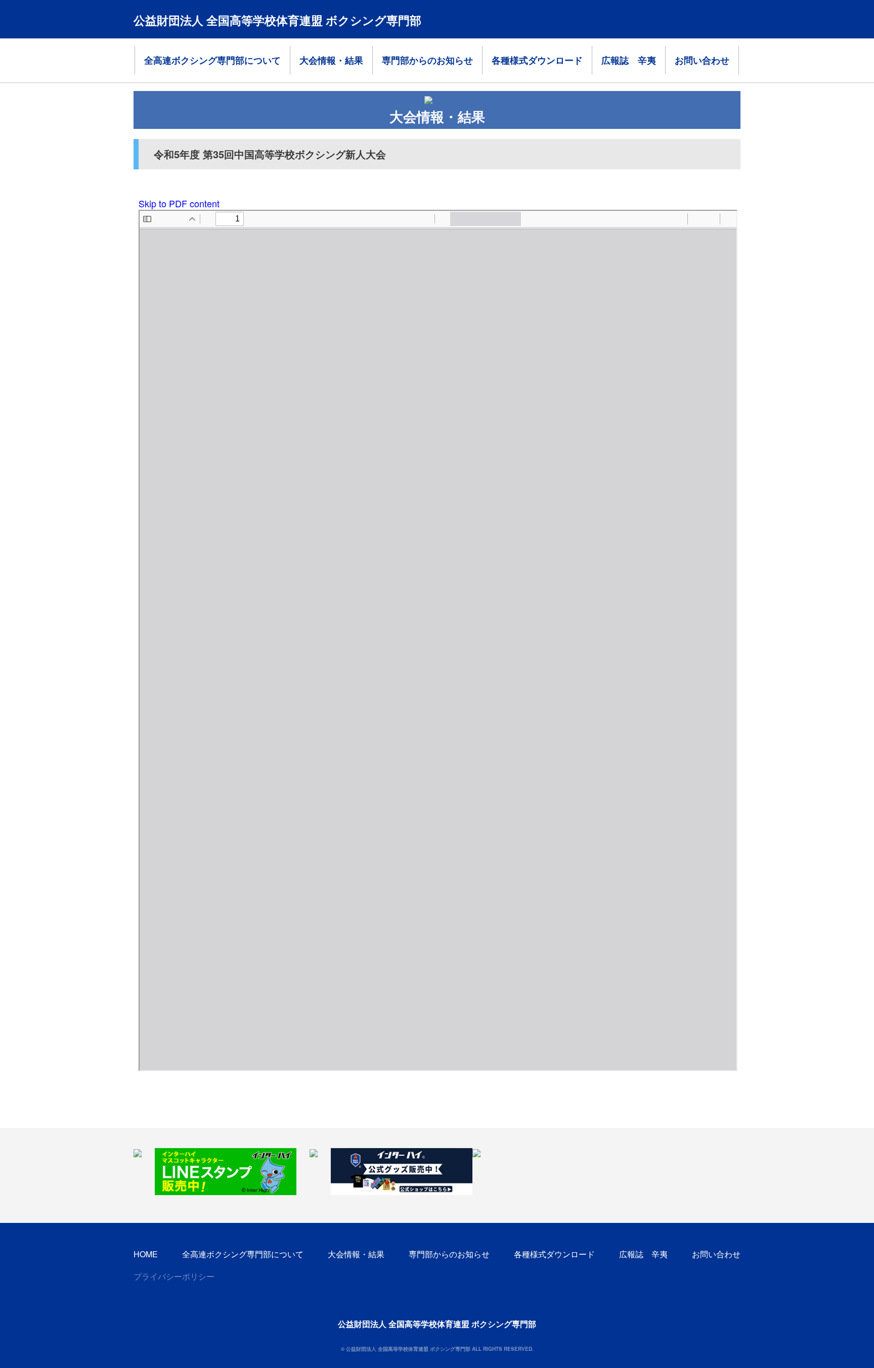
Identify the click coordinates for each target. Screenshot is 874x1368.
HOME (146, 1254)
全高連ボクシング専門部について (212, 60)
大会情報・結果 (331, 60)
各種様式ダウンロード (537, 60)
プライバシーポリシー (174, 1276)
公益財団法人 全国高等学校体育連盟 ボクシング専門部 (277, 20)
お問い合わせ (702, 60)
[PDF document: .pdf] (438, 640)
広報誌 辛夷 (628, 60)
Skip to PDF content (179, 203)
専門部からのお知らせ (427, 60)
